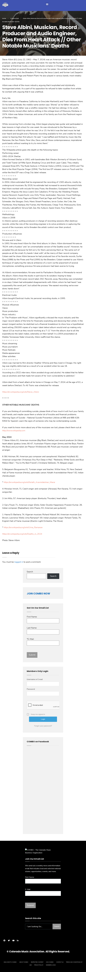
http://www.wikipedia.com (13, 430)
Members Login (51, 965)
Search (30, 571)
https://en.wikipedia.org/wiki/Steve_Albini (20, 392)
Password (31, 689)
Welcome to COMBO (10, 962)
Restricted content (37, 962)
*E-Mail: (30, 639)
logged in (18, 562)
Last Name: (32, 627)
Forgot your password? (43, 726)
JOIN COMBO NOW (38, 593)
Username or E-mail (35, 679)
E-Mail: (28, 889)
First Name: (32, 616)
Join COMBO (50, 962)
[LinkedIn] (18, 941)
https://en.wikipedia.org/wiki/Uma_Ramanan (23, 527)
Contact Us (59, 962)
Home (4, 18)
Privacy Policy (38, 965)
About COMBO (23, 962)
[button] (47, 4)
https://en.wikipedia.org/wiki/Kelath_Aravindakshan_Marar (29, 482)
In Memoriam (15, 18)
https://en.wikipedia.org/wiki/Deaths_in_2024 (22, 534)
